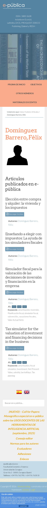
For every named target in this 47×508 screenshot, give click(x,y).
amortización (24, 310)
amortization (24, 365)
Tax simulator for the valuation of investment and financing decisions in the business (24, 335)
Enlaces (24, 458)
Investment (22, 369)
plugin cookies (40, 505)
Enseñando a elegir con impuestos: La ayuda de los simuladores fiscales (23, 238)
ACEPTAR (23, 506)
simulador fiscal (31, 313)
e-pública (22, 6)
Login (33, 489)
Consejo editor (24, 438)
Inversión (35, 310)
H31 (24, 307)
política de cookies (32, 502)
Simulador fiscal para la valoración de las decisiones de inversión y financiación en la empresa (23, 277)
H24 (19, 307)
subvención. (13, 316)
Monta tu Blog (24, 486)
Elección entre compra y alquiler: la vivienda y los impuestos (23, 203)
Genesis (25, 489)
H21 (14, 307)
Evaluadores (24, 448)
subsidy (16, 372)
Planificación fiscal (16, 313)
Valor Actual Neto (16, 320)
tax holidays (26, 372)
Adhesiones (24, 453)
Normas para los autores (24, 443)
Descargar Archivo (15, 214)
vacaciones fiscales (27, 316)
